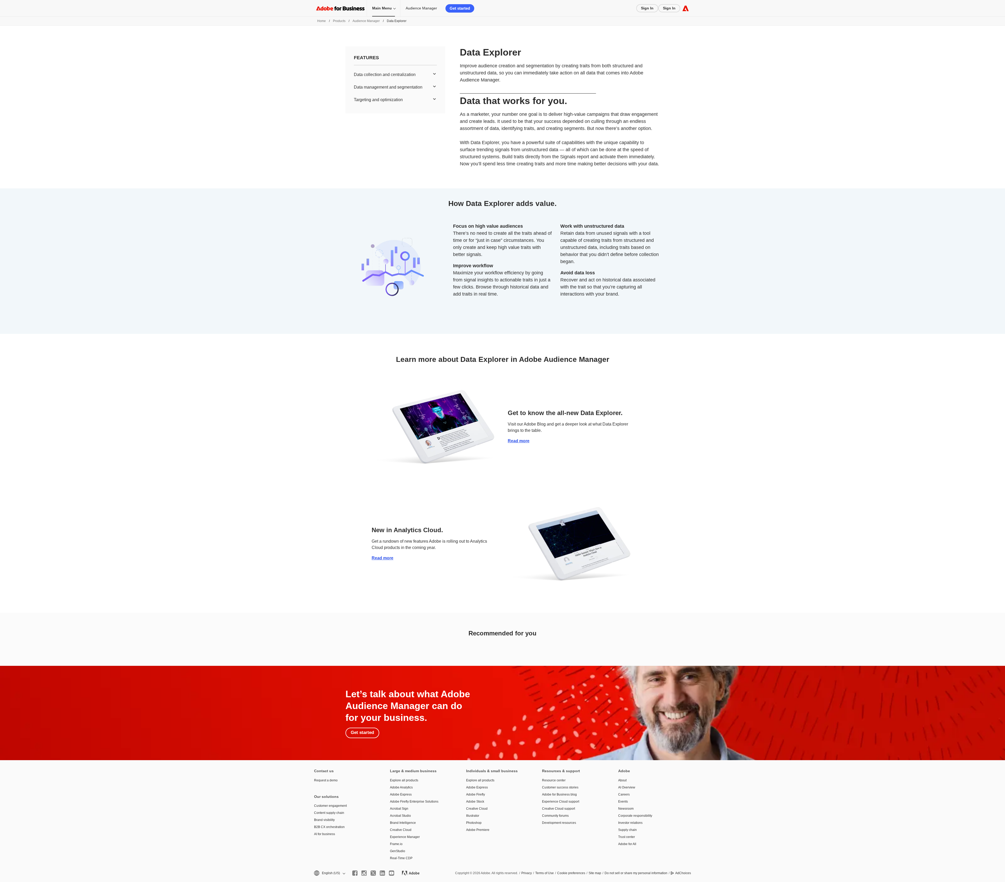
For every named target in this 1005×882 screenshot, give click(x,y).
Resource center (554, 780)
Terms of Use (544, 873)
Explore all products (404, 780)
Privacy (526, 873)
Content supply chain (329, 813)
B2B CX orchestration (329, 827)
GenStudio (397, 851)
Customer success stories (560, 787)
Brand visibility (324, 820)
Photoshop (474, 823)
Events (623, 801)
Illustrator (472, 816)
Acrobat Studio (400, 816)
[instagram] (364, 873)
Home (321, 21)
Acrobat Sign (399, 808)
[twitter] (373, 873)
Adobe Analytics (401, 787)
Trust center (626, 837)
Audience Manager (421, 8)
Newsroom (626, 808)
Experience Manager (405, 837)
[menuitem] (395, 74)
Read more (518, 441)
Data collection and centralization (385, 74)
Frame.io (396, 844)
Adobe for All (627, 844)
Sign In (647, 8)
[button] (329, 873)
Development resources (559, 823)
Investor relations (630, 823)
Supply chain (627, 830)
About (622, 780)
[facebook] (355, 873)
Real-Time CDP (401, 858)
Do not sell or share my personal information (636, 873)
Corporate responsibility (635, 816)
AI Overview (626, 787)
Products (339, 21)
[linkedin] (382, 873)
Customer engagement (330, 806)
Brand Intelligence (403, 823)
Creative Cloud (400, 830)
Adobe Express (401, 794)
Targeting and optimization (378, 99)
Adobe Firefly (475, 794)
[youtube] (391, 873)
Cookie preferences (571, 873)
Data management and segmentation (388, 87)
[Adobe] (685, 8)
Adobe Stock (475, 801)
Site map (595, 873)
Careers (624, 794)
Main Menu (382, 8)
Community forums (555, 816)
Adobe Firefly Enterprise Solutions (414, 801)
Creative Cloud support (558, 808)
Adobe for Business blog (559, 794)
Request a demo (326, 780)
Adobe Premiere (477, 830)
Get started (460, 8)
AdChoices (683, 873)
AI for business (324, 834)
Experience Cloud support (560, 801)
